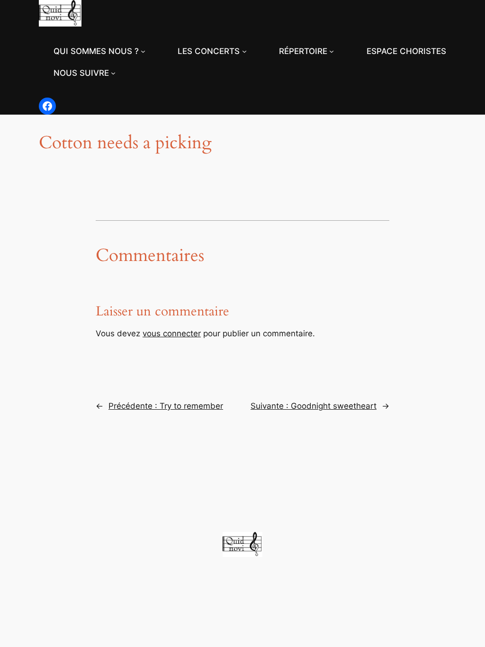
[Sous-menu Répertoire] (331, 51)
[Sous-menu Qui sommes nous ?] (143, 51)
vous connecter (172, 333)
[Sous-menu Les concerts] (244, 51)
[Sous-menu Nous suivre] (113, 73)
